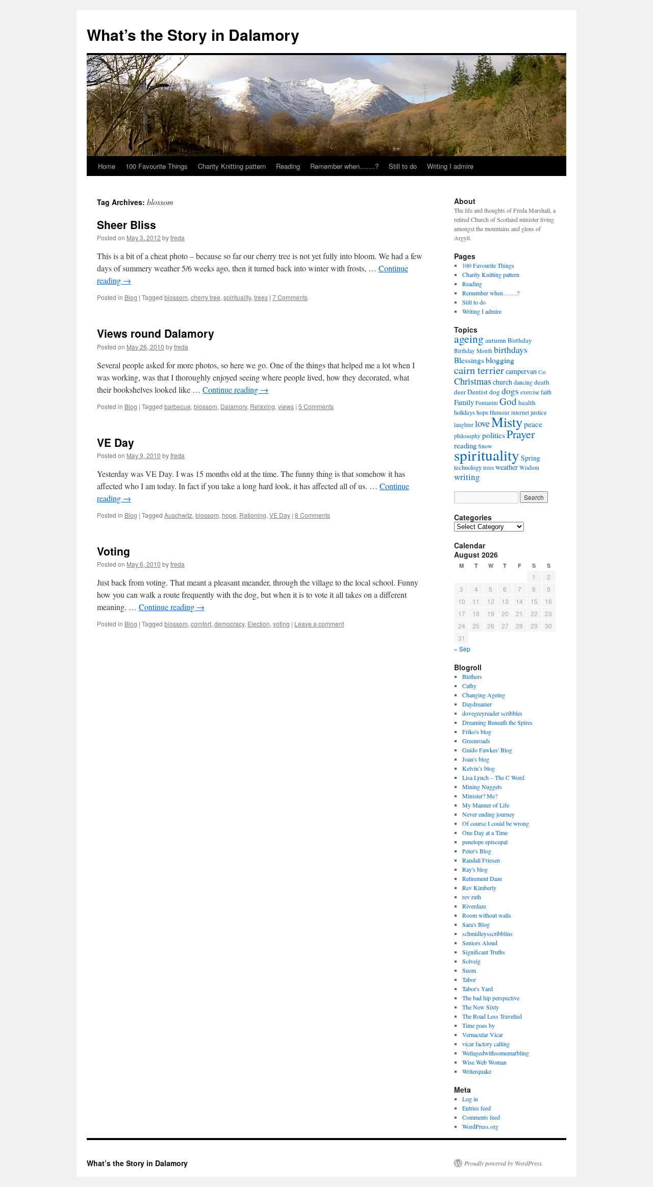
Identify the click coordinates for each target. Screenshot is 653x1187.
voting (281, 623)
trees (261, 297)
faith (546, 392)
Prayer (521, 433)
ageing (469, 338)
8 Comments (312, 515)
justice (539, 412)
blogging (500, 360)
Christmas (472, 381)
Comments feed (481, 1117)
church (502, 382)
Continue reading (235, 389)
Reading (288, 166)
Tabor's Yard (477, 988)
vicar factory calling (486, 1044)
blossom (176, 297)
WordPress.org (480, 1126)
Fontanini (486, 403)
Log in (470, 1099)
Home (106, 166)
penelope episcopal (485, 842)
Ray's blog (475, 869)
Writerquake (476, 1071)
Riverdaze (474, 906)
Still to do (403, 166)
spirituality (237, 297)
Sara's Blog (476, 924)
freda (177, 237)
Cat (542, 371)
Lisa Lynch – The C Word (493, 777)
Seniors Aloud (479, 943)
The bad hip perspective (490, 998)
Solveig (471, 961)
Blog (130, 297)
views (286, 406)
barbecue (177, 406)
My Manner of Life (485, 805)
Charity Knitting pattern (232, 166)
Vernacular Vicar (482, 1034)
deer (460, 391)
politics (493, 435)
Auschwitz (178, 515)
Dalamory (233, 406)
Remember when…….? (344, 166)
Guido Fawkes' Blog (487, 750)
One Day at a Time (485, 832)
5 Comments (316, 406)
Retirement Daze (482, 878)
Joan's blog (475, 759)
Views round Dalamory (155, 333)
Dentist (477, 391)
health (527, 402)
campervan (521, 371)
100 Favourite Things (156, 166)
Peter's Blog (476, 851)
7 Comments (290, 297)
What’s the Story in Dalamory (193, 34)
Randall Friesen (481, 860)
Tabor (469, 979)
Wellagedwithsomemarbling (495, 1053)
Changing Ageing (483, 695)
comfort (201, 623)
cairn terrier (479, 370)
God (508, 401)
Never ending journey (488, 814)
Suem (469, 970)
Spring (530, 458)
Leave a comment (319, 623)
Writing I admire (450, 166)
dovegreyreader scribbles (492, 713)
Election (258, 623)
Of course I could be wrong (495, 823)
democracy (229, 623)
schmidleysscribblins (487, 933)
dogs (510, 391)
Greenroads (476, 741)
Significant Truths (483, 952)
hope (229, 515)
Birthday (520, 340)
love (482, 423)
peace (533, 424)
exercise (529, 392)
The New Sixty (480, 1007)
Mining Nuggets (482, 786)
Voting (113, 551)
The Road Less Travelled (492, 1016)
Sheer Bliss (126, 224)
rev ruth (471, 897)
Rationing (252, 515)
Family (464, 402)
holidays (464, 412)
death (541, 382)
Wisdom (529, 467)
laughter (463, 424)
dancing (523, 382)
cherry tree (205, 297)
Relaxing (262, 406)
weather (506, 467)
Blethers (472, 676)
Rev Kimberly (479, 887)
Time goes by (478, 1025)
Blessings (469, 360)
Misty (506, 422)
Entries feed (476, 1108)
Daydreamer (477, 704)
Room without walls (486, 915)
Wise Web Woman (484, 1062)
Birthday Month (473, 351)
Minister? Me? (479, 796)
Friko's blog (476, 731)
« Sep (462, 648)
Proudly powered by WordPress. (503, 1163)
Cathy (469, 685)
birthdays (511, 349)
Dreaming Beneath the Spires (497, 722)
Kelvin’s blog (478, 768)
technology (468, 467)
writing (467, 477)
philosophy (467, 436)
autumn (495, 340)
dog (494, 391)
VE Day (115, 442)
